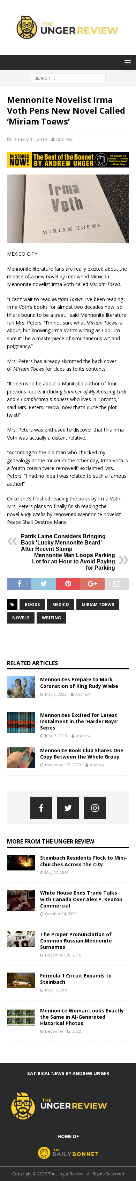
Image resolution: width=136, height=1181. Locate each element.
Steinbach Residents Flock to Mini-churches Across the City (83, 860)
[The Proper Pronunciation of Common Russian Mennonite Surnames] (21, 939)
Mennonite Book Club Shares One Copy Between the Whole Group (81, 753)
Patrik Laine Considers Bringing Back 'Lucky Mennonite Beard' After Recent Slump (63, 542)
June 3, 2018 (56, 735)
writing (51, 618)
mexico (60, 604)
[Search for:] (68, 77)
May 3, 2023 (55, 694)
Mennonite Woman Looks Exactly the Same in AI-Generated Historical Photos (82, 1016)
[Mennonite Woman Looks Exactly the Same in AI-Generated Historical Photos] (21, 1018)
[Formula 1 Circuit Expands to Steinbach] (21, 980)
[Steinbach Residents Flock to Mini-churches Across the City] (21, 862)
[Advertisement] (71, 641)
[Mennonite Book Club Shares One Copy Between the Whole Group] (21, 757)
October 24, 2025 (60, 913)
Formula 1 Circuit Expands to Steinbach (76, 978)
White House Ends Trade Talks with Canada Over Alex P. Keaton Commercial (81, 899)
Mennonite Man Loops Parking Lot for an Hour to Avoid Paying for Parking (73, 561)
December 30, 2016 (63, 955)
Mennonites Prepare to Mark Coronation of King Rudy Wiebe (79, 682)
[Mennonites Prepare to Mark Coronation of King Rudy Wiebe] (21, 686)
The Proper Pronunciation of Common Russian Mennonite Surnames (76, 940)
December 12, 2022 (63, 1031)
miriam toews (98, 604)
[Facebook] (41, 808)
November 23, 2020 (63, 764)
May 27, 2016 (56, 872)
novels (20, 618)
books (32, 604)
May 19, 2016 (56, 990)
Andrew (64, 139)
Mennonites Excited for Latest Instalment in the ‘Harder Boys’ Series (79, 721)
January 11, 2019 (30, 139)
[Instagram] (95, 808)
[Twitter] (68, 808)
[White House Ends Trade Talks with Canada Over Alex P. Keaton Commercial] (21, 900)
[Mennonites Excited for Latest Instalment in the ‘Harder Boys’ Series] (21, 722)
